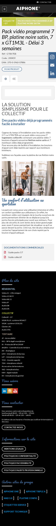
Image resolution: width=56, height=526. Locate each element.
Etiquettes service (15, 505)
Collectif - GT (9, 22)
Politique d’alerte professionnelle (23, 470)
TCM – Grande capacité (11, 360)
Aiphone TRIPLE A (35, 491)
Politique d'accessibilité (17, 463)
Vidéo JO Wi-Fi (8, 296)
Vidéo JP (5, 302)
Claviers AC (6, 326)
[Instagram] (52, 57)
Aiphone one (11, 491)
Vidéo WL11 (7, 299)
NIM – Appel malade (10, 372)
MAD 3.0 (8, 498)
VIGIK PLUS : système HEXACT (14, 320)
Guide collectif (15, 257)
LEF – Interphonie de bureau (13, 357)
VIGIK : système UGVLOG (12, 323)
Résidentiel (8, 289)
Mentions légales (13, 449)
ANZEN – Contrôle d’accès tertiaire (16, 347)
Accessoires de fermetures (13, 366)
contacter (45, 2)
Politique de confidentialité (20, 456)
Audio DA (5, 309)
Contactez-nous (13, 427)
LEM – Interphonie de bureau (13, 354)
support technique (15, 511)
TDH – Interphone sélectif (12, 363)
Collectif (7, 313)
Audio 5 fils (6, 330)
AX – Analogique (8, 351)
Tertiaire (7, 334)
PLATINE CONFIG (28, 498)
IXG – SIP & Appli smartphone (13, 341)
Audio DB (5, 305)
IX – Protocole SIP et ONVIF (12, 344)
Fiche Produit (11, 69)
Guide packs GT (15, 252)
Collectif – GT (7, 317)
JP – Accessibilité (8, 338)
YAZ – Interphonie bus (10, 369)
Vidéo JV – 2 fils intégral (11, 293)
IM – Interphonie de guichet (13, 376)
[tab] (6, 78)
